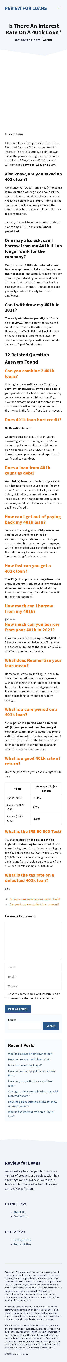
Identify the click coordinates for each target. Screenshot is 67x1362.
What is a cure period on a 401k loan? (31, 712)
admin (47, 40)
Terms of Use (22, 1244)
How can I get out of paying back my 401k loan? (33, 519)
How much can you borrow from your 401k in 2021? (32, 627)
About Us (19, 1212)
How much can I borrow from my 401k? (29, 608)
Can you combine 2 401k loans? (30, 373)
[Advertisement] (33, 92)
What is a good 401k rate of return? (32, 761)
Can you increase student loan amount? (34, 904)
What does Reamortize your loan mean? (33, 663)
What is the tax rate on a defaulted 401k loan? (29, 877)
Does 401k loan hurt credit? (33, 420)
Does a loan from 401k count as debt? (27, 470)
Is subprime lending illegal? (25, 1065)
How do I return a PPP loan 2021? (29, 1059)
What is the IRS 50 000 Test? (33, 831)
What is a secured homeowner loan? (30, 1053)
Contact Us (21, 1216)
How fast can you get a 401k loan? (28, 568)
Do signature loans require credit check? (35, 899)
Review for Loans (26, 8)
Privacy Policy (22, 1240)
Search (12, 1020)
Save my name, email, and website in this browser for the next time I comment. (34, 996)
